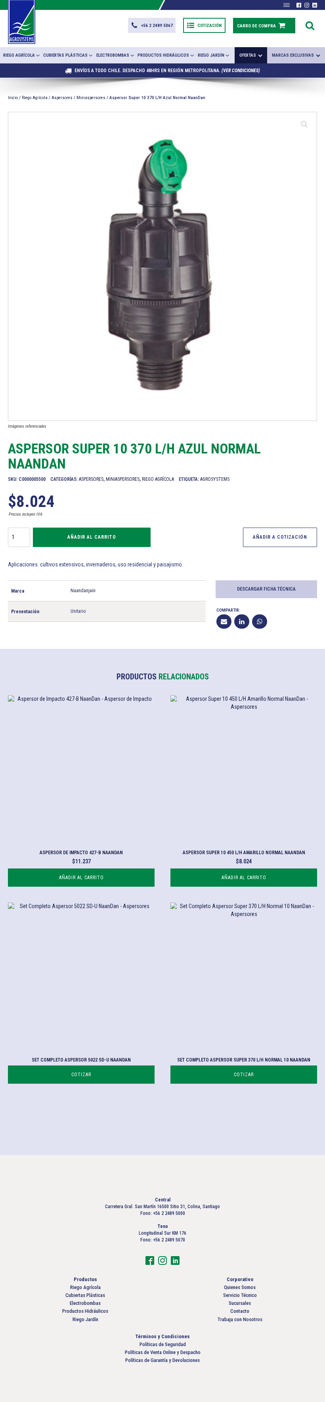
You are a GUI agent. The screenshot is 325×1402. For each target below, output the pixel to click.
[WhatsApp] (259, 621)
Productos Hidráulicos (163, 55)
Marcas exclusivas (293, 55)
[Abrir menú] (286, 5)
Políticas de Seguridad (163, 1344)
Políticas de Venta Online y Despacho (163, 1352)
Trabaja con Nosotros (240, 1319)
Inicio (13, 97)
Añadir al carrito (91, 537)
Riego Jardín (211, 55)
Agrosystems (214, 479)
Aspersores (62, 97)
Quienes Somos (240, 1287)
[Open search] (310, 25)
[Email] (223, 621)
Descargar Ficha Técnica (266, 589)
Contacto (239, 1311)
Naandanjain (83, 590)
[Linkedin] (241, 621)
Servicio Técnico (240, 1295)
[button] (152, 25)
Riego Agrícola (19, 55)
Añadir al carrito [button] (81, 877)
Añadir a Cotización (280, 537)
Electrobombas (112, 55)
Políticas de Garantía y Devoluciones (162, 1360)
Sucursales (240, 1303)
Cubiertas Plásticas (65, 55)
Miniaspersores (90, 97)
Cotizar (81, 1074)
